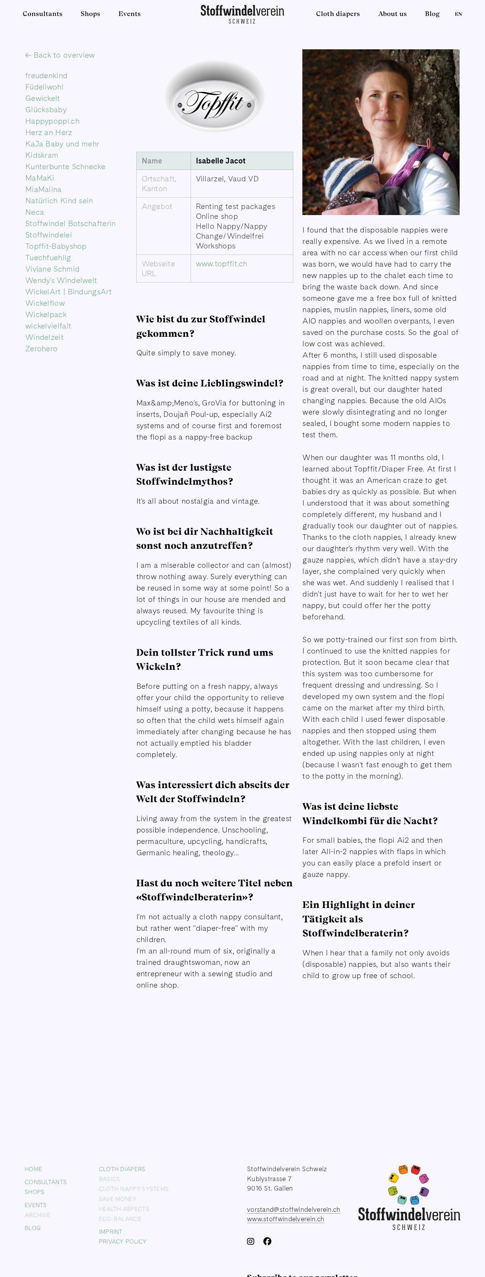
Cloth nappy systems (134, 1188)
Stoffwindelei (48, 234)
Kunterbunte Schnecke (65, 166)
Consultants (43, 14)
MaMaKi (40, 177)
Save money (118, 1198)
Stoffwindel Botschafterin (70, 223)
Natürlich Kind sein (59, 200)
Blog (432, 14)
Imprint (111, 1231)
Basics (109, 1179)
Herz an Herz (48, 132)
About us (392, 14)
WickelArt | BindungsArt (68, 291)
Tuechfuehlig (48, 257)
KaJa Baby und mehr (62, 143)
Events (130, 14)
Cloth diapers (338, 14)
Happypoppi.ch (52, 121)
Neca (34, 212)
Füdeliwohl (44, 86)
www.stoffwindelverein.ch (285, 1219)
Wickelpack (46, 314)
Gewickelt (42, 98)
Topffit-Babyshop (56, 246)
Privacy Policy (123, 1241)
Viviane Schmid (52, 268)
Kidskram (41, 155)
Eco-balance (120, 1218)
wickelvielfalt (48, 325)
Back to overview (63, 55)
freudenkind (46, 75)
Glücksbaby (46, 109)
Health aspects (124, 1208)
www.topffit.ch (221, 263)
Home (33, 1169)
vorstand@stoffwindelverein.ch (294, 1209)
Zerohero (41, 348)
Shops (90, 14)
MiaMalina (43, 189)
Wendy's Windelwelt (61, 280)
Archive (37, 1214)
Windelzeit (44, 337)
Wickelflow (45, 303)
